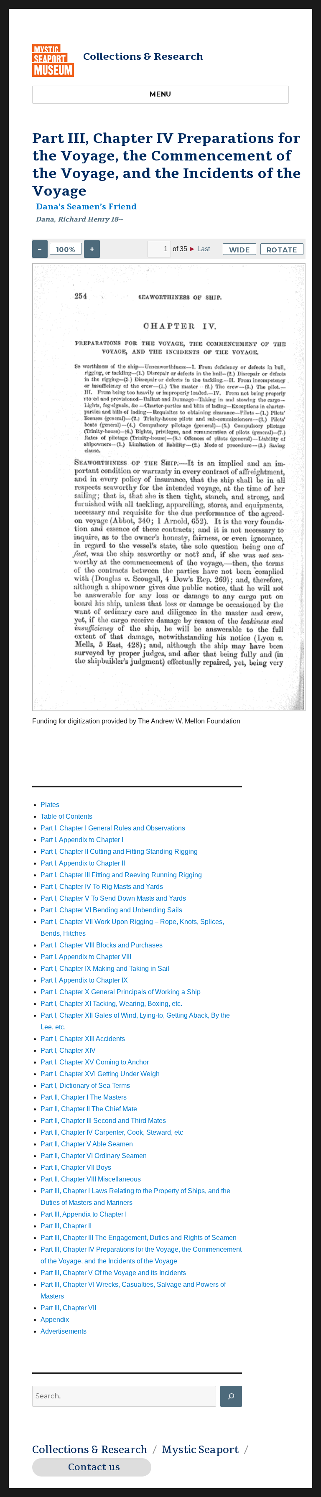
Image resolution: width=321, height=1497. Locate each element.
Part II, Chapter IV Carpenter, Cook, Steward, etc (112, 1132)
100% (66, 250)
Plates (50, 804)
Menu (160, 94)
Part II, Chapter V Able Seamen (87, 1144)
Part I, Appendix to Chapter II (83, 863)
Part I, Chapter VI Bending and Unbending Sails (111, 910)
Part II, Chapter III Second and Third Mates (103, 1120)
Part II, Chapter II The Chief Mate (89, 1109)
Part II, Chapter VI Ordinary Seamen (94, 1155)
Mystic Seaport (200, 1449)
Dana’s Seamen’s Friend (86, 206)
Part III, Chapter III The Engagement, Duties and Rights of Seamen (139, 1237)
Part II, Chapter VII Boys (76, 1167)
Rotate (282, 250)
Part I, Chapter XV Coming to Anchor (95, 1062)
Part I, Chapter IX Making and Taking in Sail (105, 968)
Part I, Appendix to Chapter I (82, 839)
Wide (239, 250)
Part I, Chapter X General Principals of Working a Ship (121, 991)
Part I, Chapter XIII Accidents (83, 1038)
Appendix (55, 1319)
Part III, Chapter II (66, 1226)
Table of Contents (66, 816)
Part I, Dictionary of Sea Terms (85, 1085)
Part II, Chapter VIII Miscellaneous (91, 1179)
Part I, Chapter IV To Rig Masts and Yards (102, 886)
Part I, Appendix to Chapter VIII (86, 956)
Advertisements (64, 1331)
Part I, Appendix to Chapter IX (84, 980)
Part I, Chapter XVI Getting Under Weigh (100, 1073)
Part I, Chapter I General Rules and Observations (113, 828)
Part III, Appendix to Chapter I (84, 1214)
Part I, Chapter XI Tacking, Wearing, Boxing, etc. (111, 1003)
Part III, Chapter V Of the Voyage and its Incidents (113, 1272)
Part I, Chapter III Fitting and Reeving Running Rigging (121, 874)
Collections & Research (143, 56)
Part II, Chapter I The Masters (84, 1097)
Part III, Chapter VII (68, 1307)
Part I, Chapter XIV (68, 1050)
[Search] (231, 1396)
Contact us (94, 1467)
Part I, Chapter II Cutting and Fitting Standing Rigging (119, 851)
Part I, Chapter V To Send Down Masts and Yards (113, 898)
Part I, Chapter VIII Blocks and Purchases (102, 945)
